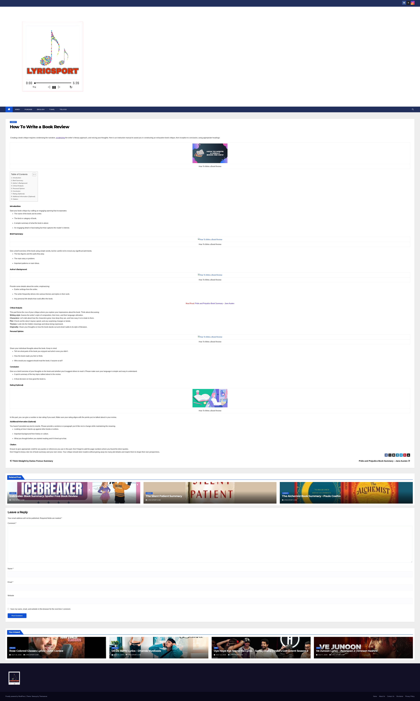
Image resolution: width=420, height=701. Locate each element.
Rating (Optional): (19, 194)
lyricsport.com (17, 500)
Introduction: (17, 178)
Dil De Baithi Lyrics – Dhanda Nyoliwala (136, 650)
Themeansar (43, 696)
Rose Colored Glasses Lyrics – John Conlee (36, 650)
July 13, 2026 (221, 655)
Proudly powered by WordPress (15, 696)
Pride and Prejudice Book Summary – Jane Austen (383, 461)
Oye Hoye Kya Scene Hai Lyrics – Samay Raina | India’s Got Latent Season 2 (261, 650)
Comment (12, 523)
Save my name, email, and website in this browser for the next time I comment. (40, 609)
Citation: (15, 199)
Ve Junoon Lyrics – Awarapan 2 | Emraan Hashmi (346, 650)
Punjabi (28, 109)
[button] (413, 109)
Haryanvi (115, 647)
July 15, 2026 (119, 655)
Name (10, 569)
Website (11, 595)
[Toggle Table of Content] (33, 174)
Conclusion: (17, 191)
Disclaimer (399, 696)
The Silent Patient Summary (164, 496)
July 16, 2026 (16, 655)
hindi (17, 109)
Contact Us (390, 696)
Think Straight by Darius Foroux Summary (32, 461)
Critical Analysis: (18, 186)
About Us (382, 696)
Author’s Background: (20, 183)
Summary (13, 122)
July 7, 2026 (323, 655)
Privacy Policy (410, 696)
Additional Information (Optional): (24, 196)
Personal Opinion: (19, 188)
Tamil (52, 109)
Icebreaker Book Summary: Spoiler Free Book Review (43, 496)
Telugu (63, 109)
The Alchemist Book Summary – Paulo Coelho (311, 496)
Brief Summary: (18, 180)
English (41, 109)
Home (375, 696)
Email (10, 582)
